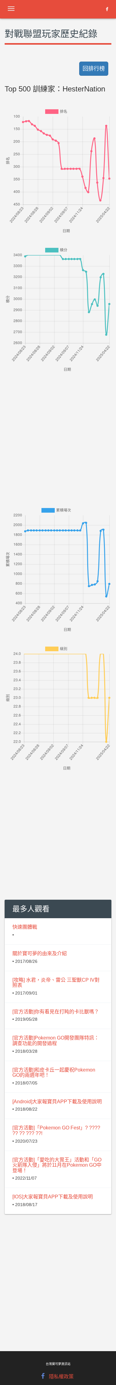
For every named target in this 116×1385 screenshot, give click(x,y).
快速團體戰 (24, 927)
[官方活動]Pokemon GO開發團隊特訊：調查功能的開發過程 (55, 1040)
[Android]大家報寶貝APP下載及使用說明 (57, 1101)
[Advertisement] (58, 431)
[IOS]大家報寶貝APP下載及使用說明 (52, 1196)
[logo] (54, 7)
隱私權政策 (61, 1376)
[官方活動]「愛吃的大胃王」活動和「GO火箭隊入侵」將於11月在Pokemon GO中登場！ (56, 1165)
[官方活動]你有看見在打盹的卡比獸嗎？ (55, 1011)
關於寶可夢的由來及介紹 (39, 953)
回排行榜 (94, 69)
